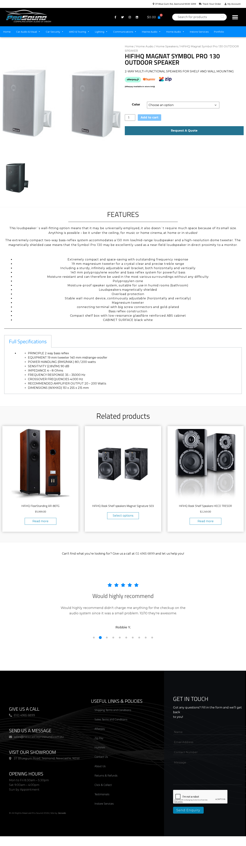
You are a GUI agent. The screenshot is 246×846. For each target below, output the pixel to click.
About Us (100, 766)
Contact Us (101, 757)
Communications (123, 31)
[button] (235, 17)
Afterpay (100, 728)
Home (7, 31)
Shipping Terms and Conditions (113, 710)
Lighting (99, 31)
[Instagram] (129, 17)
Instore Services (199, 31)
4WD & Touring (77, 31)
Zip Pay (99, 738)
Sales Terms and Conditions (111, 719)
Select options (123, 515)
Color (136, 104)
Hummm (100, 747)
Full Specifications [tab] (28, 341)
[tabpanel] (123, 371)
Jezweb (62, 813)
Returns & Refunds (106, 775)
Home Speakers (167, 46)
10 (152, 637)
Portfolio (219, 31)
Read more (40, 521)
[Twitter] (122, 17)
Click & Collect (103, 785)
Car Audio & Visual (26, 31)
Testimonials (102, 794)
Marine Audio (149, 31)
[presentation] (200, 797)
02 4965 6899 (145, 553)
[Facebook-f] (115, 17)
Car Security (53, 31)
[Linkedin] (137, 17)
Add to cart (149, 117)
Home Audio (173, 31)
